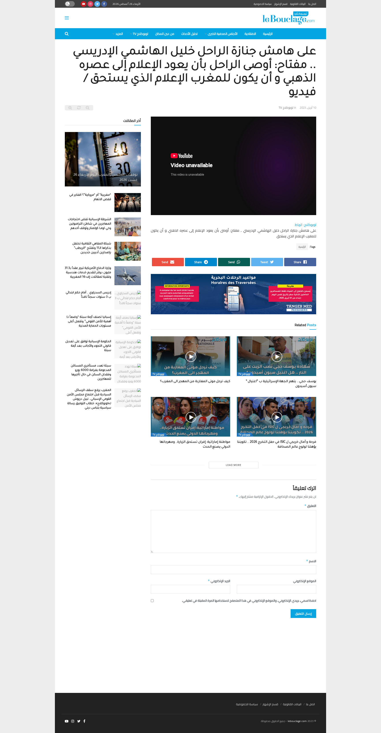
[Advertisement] (190, 653)
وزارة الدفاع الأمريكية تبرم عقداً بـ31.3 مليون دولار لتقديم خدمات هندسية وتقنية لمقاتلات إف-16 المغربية (88, 273)
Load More (233, 465)
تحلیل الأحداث (189, 34)
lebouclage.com (297, 721)
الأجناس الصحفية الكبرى (222, 34)
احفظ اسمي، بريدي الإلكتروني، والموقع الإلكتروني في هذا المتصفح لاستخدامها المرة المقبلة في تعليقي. (249, 600)
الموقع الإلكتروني (304, 581)
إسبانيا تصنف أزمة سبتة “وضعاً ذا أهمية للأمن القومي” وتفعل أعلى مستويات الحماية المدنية (89, 322)
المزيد (119, 34)
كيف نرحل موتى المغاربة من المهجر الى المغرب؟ (195, 381)
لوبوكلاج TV (140, 34)
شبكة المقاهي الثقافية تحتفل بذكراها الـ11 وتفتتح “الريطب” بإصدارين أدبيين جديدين (91, 248)
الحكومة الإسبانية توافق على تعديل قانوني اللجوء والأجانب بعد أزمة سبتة (88, 346)
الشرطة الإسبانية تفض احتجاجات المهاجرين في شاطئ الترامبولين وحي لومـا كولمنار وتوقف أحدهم (89, 224)
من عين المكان (164, 34)
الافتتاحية (250, 34)
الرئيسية (268, 34)
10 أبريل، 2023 (308, 107)
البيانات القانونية (298, 3)
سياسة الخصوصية (263, 3)
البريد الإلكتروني (219, 581)
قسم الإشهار (281, 3)
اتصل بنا (312, 3)
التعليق (310, 505)
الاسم (311, 561)
